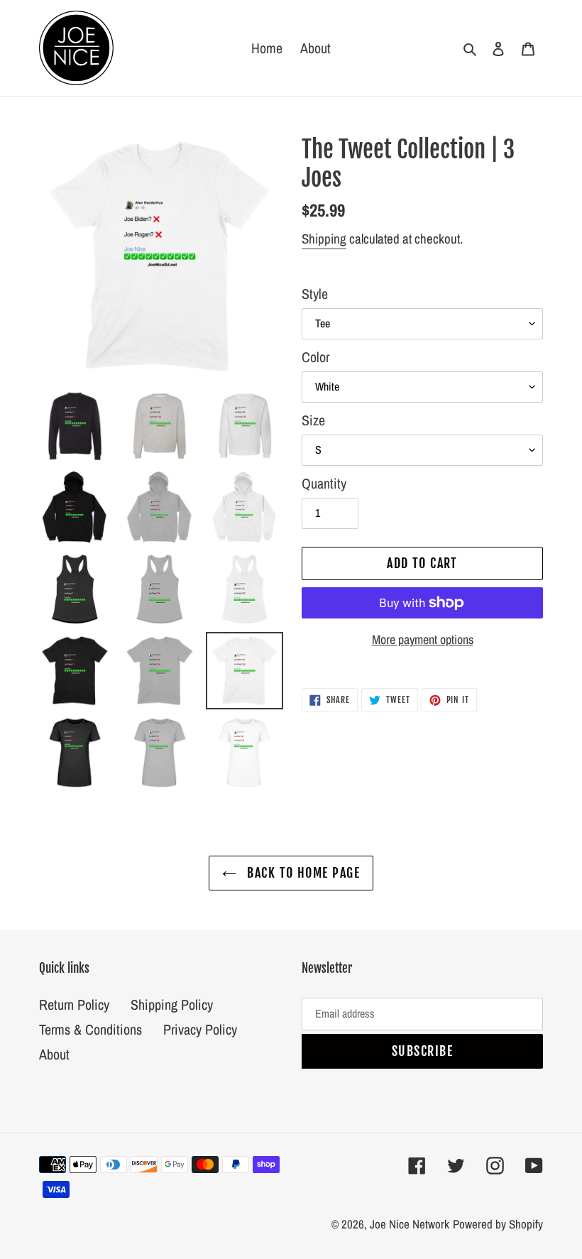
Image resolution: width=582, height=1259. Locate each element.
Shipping (324, 238)
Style (315, 293)
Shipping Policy (172, 1004)
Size (313, 420)
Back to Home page (301, 873)
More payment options (422, 639)
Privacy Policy (200, 1029)
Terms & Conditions (90, 1029)
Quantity (324, 483)
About (54, 1054)
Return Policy (74, 1004)
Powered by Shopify (498, 1224)
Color (315, 356)
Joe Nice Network (409, 1224)
